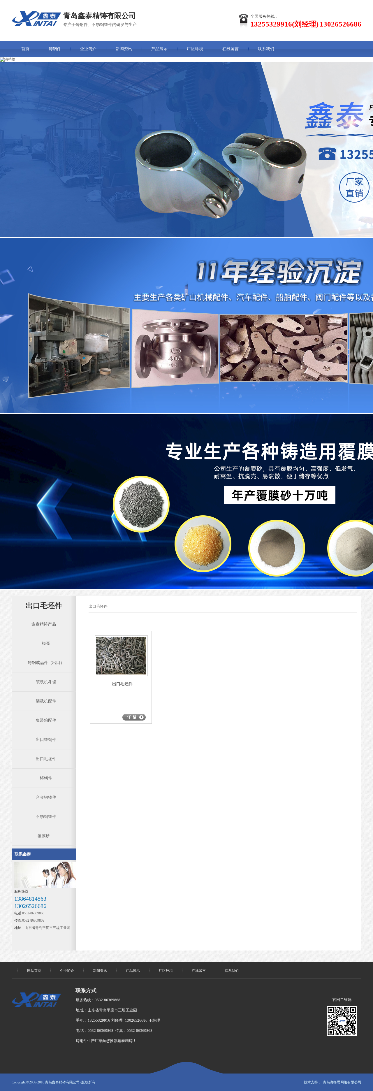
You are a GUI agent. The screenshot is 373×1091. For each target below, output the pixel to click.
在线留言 (230, 49)
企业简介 (88, 49)
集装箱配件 (43, 720)
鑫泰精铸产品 (43, 624)
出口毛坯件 (43, 759)
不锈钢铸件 (43, 816)
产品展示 (159, 49)
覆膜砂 (44, 836)
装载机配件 (43, 701)
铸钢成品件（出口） (43, 662)
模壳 (43, 643)
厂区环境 (195, 49)
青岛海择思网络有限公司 (342, 1082)
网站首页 (34, 971)
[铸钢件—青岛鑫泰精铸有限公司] (36, 18)
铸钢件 (55, 49)
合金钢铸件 (43, 797)
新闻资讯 (124, 49)
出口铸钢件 (43, 739)
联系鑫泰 (23, 854)
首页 (25, 49)
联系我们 (266, 49)
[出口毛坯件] (118, 673)
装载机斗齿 (43, 682)
